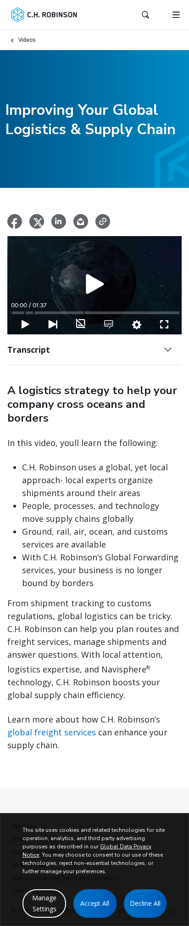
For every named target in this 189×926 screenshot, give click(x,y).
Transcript (28, 349)
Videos (27, 40)
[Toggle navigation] (176, 14)
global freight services (52, 732)
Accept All (94, 903)
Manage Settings (44, 903)
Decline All (145, 903)
